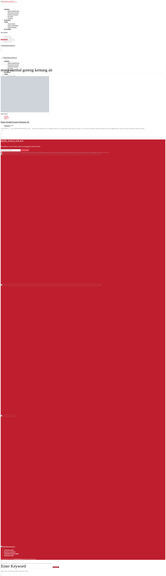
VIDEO (6, 22)
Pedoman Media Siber (9, 39)
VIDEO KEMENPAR (13, 25)
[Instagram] (1, 46)
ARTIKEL (7, 9)
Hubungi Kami (7, 41)
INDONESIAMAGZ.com (19, 559)
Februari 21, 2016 (8, 125)
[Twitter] (1, 48)
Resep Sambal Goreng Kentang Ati (15, 122)
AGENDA (10, 18)
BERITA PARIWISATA (13, 11)
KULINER (10, 16)
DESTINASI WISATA (13, 13)
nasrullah (7, 126)
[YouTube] (1, 50)
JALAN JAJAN (11, 23)
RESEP (5, 118)
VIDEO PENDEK (12, 27)
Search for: (4, 562)
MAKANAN (6, 117)
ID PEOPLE (7, 20)
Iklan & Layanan (8, 38)
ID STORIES (7, 29)
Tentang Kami (7, 36)
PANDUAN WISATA (13, 14)
